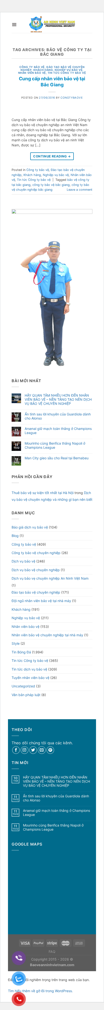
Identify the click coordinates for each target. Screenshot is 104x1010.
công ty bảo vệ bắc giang (51, 185)
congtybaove (71, 97)
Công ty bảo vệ (32, 67)
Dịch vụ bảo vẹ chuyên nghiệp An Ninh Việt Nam (50, 578)
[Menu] (14, 24)
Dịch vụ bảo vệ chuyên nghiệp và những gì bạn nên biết (52, 496)
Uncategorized (23, 686)
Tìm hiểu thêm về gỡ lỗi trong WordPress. (40, 991)
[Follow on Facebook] (16, 750)
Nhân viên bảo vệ (32, 73)
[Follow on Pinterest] (50, 750)
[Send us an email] (42, 750)
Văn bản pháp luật (26, 695)
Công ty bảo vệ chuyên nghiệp (36, 553)
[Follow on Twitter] (33, 750)
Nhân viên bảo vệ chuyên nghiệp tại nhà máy (47, 635)
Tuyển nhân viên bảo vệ (30, 678)
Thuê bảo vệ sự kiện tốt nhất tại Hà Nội (43, 493)
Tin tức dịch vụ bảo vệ (29, 669)
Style (16, 643)
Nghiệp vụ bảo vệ (68, 70)
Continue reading (52, 156)
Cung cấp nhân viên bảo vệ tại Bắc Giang (52, 82)
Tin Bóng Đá (21, 652)
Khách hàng (43, 70)
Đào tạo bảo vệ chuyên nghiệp (36, 592)
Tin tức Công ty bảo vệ (67, 73)
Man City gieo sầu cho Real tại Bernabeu (57, 458)
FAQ (52, 951)
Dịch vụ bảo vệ (23, 561)
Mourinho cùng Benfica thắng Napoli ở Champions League (55, 445)
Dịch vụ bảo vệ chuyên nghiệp (36, 570)
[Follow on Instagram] (25, 750)
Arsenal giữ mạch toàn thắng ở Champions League (58, 431)
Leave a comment (79, 189)
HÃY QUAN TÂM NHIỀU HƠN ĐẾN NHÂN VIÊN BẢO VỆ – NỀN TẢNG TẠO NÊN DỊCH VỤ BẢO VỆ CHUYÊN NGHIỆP (58, 399)
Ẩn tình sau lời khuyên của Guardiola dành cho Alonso (58, 416)
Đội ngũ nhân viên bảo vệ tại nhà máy (41, 601)
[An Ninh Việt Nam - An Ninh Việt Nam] (52, 24)
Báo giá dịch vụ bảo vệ (30, 527)
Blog (15, 536)
